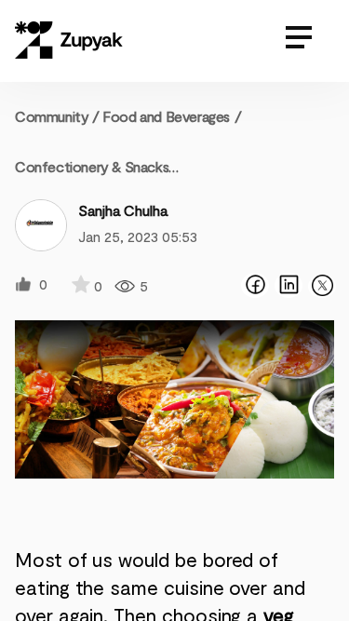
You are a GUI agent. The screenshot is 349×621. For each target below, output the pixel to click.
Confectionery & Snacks (91, 166)
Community (57, 116)
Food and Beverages (166, 116)
